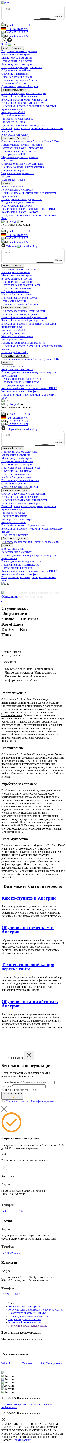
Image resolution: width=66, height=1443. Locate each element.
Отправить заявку (12, 1093)
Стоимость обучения (13, 83)
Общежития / (9, 598)
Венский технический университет (22, 102)
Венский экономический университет (24, 99)
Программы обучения (14, 138)
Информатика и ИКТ (14, 154)
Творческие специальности (17, 173)
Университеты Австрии (15, 90)
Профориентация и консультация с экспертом (28, 215)
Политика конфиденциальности (20, 1404)
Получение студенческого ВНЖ (27, 1325)
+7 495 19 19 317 (18, 32)
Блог (4, 218)
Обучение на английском (16, 70)
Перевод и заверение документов (21, 199)
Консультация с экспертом (17, 189)
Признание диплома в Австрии (20, 79)
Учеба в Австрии (12, 48)
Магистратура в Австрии (16, 57)
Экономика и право (13, 179)
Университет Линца (13, 121)
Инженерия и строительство (18, 150)
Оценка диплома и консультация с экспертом (28, 192)
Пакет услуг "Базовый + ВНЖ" (27, 1312)
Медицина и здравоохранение (19, 157)
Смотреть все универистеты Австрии (23, 93)
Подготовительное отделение (19, 51)
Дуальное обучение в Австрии (19, 86)
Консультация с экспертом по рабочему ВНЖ (35, 1309)
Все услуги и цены (12, 186)
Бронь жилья (9, 196)
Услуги (5, 176)
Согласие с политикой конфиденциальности (32, 1101)
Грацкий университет (14, 115)
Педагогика (8, 160)
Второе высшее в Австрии (17, 60)
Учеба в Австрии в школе (16, 76)
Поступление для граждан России (21, 67)
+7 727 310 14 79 (18, 35)
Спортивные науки (12, 170)
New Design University (14, 134)
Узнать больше (22, 1439)
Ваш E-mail (8, 1089)
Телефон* (7, 1086)
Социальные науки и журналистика (23, 166)
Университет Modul (13, 112)
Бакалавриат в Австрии (15, 54)
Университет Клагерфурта (17, 118)
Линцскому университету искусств (26, 850)
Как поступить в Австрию (17, 64)
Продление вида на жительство (20, 202)
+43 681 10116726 (12, 1210)
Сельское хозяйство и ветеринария (22, 163)
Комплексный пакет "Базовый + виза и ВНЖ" (29, 208)
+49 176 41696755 (17, 29)
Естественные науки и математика (22, 147)
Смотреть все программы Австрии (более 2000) (30, 141)
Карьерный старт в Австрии (25, 1322)
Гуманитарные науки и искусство (21, 144)
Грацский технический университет (23, 125)
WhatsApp (31, 246)
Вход (4, 44)
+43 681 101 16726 (19, 25)
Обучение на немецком (15, 73)
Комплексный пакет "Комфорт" (20, 211)
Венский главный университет (20, 96)
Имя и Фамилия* (11, 1082)
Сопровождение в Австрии (24, 1319)
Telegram (11, 246)
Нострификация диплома (16, 205)
